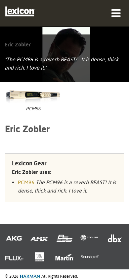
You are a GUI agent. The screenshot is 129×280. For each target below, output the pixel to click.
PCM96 (26, 182)
